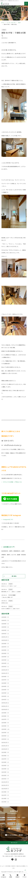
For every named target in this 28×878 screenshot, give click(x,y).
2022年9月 (3, 752)
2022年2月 (3, 775)
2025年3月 (3, 660)
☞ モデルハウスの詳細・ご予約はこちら (11, 482)
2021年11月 (4, 785)
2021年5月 (3, 801)
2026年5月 (3, 627)
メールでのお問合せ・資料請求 (15, 835)
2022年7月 (3, 759)
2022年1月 (3, 778)
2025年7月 (3, 646)
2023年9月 (3, 712)
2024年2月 (3, 696)
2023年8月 (3, 716)
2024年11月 (4, 673)
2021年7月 (3, 795)
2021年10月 (4, 788)
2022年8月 (3, 755)
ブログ (19, 22)
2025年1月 (3, 666)
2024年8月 (3, 676)
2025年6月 (3, 650)
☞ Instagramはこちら (7, 519)
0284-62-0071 (16, 823)
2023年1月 (3, 739)
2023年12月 (4, 703)
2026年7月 (3, 620)
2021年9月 (3, 792)
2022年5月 (3, 765)
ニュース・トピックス (10, 22)
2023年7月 (3, 719)
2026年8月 (3, 617)
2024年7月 (3, 679)
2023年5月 (3, 726)
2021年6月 (3, 798)
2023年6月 (3, 722)
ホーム (2, 22)
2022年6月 (3, 762)
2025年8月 (3, 643)
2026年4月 (3, 630)
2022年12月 (4, 742)
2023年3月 (3, 732)
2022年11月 (4, 745)
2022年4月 (3, 768)
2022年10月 (4, 749)
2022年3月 (3, 772)
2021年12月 (4, 782)
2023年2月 (3, 735)
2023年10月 (4, 709)
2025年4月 (3, 656)
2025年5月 (3, 653)
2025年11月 (4, 637)
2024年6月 (3, 683)
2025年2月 (3, 663)
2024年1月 (3, 699)
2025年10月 (4, 640)
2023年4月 (3, 729)
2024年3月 (3, 693)
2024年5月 (3, 686)
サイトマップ (14, 843)
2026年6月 (3, 623)
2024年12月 (4, 670)
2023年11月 (4, 706)
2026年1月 (3, 633)
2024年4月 (3, 689)
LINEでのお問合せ (15, 829)
